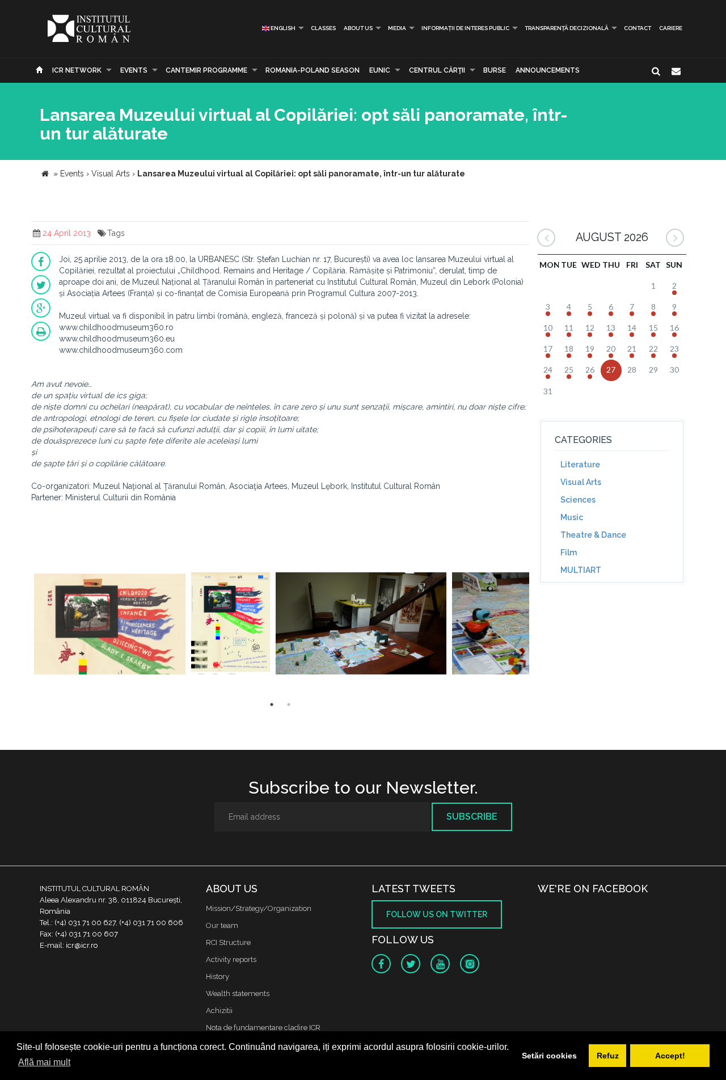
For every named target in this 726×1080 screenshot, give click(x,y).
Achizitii (219, 1010)
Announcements (548, 70)
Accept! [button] (670, 1055)
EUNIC (379, 70)
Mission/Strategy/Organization (258, 908)
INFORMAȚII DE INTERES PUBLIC (465, 28)
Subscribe (471, 816)
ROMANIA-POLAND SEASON (312, 70)
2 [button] (288, 704)
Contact (637, 28)
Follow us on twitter (436, 914)
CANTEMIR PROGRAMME (206, 70)
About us (358, 28)
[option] (109, 624)
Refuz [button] (608, 1055)
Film (568, 552)
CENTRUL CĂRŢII (437, 70)
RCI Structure (228, 942)
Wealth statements (237, 993)
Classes (323, 28)
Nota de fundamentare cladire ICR (263, 1027)
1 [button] (271, 704)
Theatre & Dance (593, 534)
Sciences (578, 499)
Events (133, 70)
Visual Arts (580, 482)
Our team (222, 925)
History (217, 976)
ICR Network (77, 70)
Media (397, 28)
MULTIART (580, 570)
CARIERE (670, 28)
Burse (494, 70)
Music (571, 517)
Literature (580, 464)
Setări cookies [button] (549, 1055)
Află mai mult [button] (44, 1062)
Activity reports (231, 959)
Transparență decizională (567, 28)
